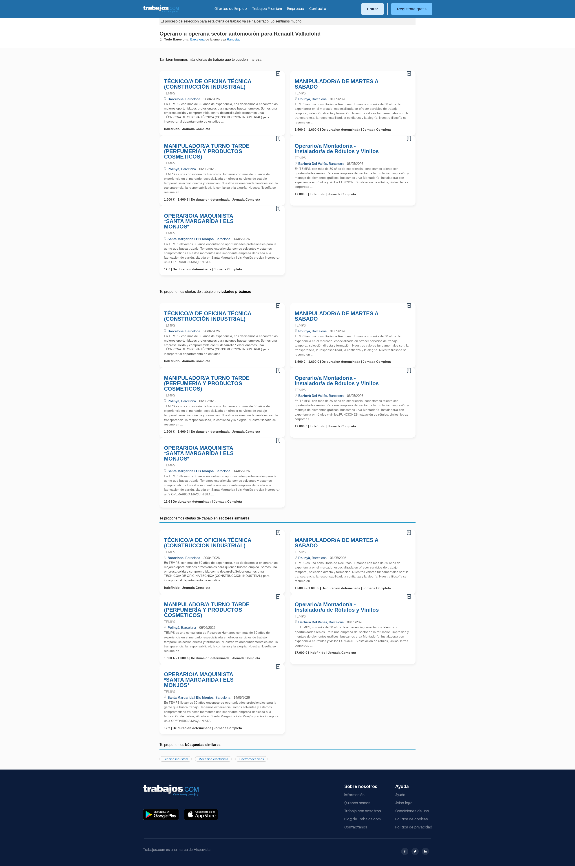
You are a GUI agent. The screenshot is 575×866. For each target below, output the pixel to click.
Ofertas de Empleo (231, 9)
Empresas (295, 9)
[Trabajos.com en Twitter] (415, 851)
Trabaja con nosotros (362, 811)
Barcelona (197, 39)
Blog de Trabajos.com (362, 819)
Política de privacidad (413, 827)
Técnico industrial (175, 759)
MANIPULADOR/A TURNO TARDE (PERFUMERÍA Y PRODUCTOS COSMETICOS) (207, 151)
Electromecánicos (251, 759)
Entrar (372, 9)
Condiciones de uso (412, 811)
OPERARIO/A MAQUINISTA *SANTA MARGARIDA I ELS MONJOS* (199, 221)
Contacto (317, 9)
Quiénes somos (357, 803)
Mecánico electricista (213, 759)
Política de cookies (411, 819)
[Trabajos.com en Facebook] (404, 851)
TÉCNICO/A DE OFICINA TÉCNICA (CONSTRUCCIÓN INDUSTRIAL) (207, 84)
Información (354, 795)
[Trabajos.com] (161, 12)
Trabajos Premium (267, 9)
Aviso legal (404, 803)
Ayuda (400, 795)
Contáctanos (355, 827)
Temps (169, 93)
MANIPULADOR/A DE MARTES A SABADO (336, 84)
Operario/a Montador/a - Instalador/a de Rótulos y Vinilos (337, 148)
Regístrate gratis (412, 9)
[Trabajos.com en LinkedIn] (425, 851)
